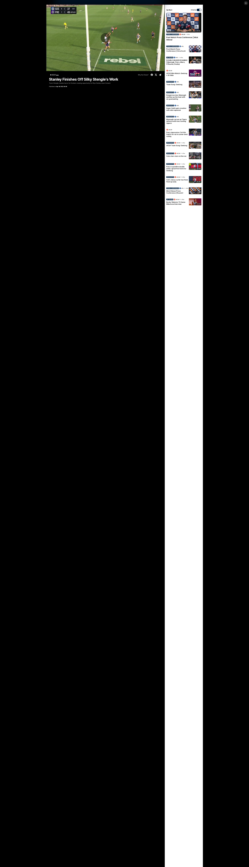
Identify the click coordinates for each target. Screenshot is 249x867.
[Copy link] (160, 74)
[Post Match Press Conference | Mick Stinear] (183, 28)
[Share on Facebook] (152, 74)
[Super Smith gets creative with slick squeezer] (183, 108)
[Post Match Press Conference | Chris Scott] (183, 49)
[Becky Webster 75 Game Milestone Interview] (183, 202)
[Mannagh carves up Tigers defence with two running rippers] (183, 120)
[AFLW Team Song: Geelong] (183, 145)
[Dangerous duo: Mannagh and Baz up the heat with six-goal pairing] (183, 96)
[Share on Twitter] (156, 74)
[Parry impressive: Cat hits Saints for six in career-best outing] (183, 133)
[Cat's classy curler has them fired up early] (183, 180)
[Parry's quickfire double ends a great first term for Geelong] (183, 168)
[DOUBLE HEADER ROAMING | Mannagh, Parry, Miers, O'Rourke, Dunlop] (183, 61)
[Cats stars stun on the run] (183, 155)
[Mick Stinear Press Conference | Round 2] (183, 191)
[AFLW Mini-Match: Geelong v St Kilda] (183, 73)
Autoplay (193, 10)
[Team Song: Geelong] (183, 84)
